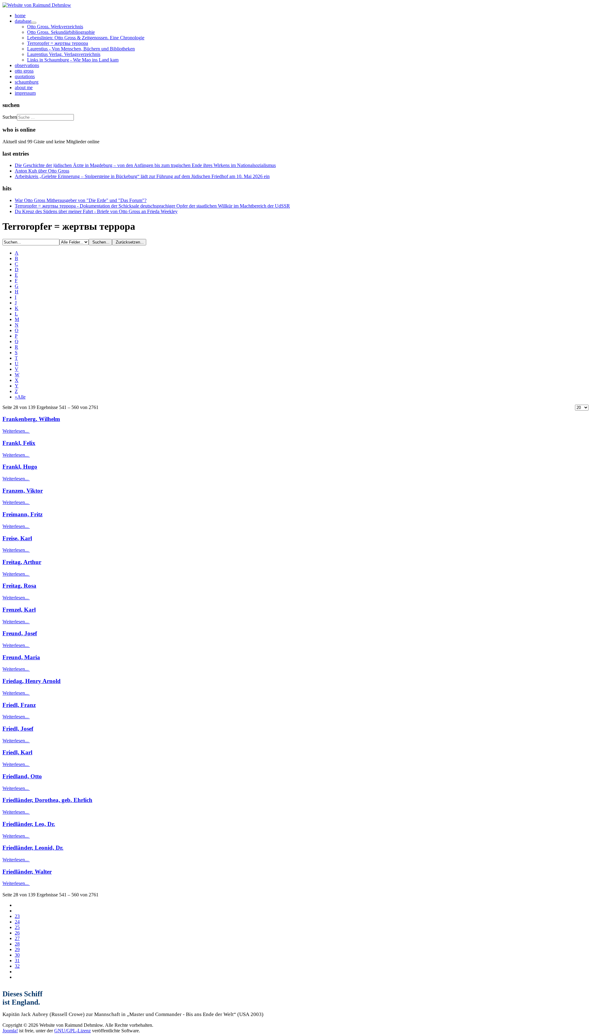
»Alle (20, 396)
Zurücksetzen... (129, 242)
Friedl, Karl (17, 752)
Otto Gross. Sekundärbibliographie (61, 32)
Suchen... (100, 242)
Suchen (9, 117)
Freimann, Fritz (22, 514)
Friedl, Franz (19, 705)
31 (17, 960)
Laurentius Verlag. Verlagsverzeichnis (63, 54)
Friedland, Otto (22, 776)
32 (17, 966)
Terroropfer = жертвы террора (57, 43)
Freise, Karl (17, 538)
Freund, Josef (19, 633)
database (23, 21)
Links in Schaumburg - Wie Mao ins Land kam (73, 59)
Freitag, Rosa (19, 585)
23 (17, 916)
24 (17, 921)
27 (17, 938)
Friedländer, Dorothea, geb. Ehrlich (47, 800)
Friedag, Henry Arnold (31, 681)
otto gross (24, 70)
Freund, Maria (21, 657)
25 (17, 927)
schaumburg (26, 82)
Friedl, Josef (17, 728)
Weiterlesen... (16, 431)
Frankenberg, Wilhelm (31, 419)
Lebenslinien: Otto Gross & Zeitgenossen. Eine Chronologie (85, 37)
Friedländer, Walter (27, 871)
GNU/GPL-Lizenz (72, 1030)
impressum (25, 93)
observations (27, 65)
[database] (33, 23)
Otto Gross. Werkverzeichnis (55, 26)
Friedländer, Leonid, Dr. (32, 847)
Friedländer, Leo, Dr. (28, 824)
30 (17, 955)
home (20, 15)
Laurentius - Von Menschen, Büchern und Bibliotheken (81, 48)
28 (17, 944)
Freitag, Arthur (21, 562)
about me (24, 87)
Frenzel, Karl (19, 609)
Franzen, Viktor (22, 490)
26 (17, 932)
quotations (25, 76)
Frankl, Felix (18, 443)
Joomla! (10, 1030)
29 (17, 949)
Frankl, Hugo (19, 466)
